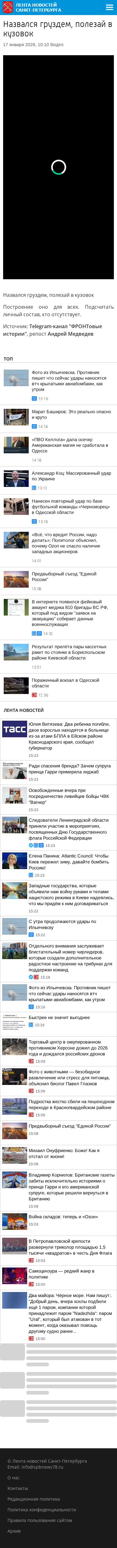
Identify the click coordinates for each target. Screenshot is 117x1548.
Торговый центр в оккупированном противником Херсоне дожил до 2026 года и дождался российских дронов (68, 1047)
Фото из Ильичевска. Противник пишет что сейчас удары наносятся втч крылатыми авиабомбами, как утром (70, 993)
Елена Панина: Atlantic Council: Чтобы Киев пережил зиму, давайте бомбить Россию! (69, 861)
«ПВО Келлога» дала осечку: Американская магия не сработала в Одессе (70, 445)
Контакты (17, 1488)
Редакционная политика (33, 1499)
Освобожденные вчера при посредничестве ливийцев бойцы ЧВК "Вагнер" (69, 796)
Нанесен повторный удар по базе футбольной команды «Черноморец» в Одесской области (71, 507)
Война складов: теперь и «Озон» (63, 1216)
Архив (14, 1531)
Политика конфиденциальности (41, 1510)
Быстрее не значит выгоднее (59, 1017)
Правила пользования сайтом (39, 1520)
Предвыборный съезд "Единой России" (70, 1126)
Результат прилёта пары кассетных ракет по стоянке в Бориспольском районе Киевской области (69, 652)
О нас (13, 1478)
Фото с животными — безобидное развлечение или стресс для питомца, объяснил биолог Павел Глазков (69, 1077)
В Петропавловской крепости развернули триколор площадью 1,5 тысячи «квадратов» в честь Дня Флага (70, 1247)
